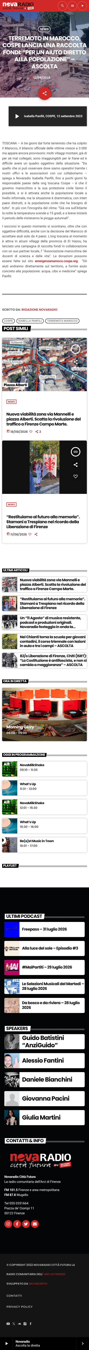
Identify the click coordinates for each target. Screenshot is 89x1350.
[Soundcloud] (19, 1324)
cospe (8, 320)
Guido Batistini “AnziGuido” (43, 1041)
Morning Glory (20, 727)
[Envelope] (35, 1224)
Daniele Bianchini (47, 1079)
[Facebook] (30, 1324)
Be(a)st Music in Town (37, 841)
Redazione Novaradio (39, 309)
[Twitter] (26, 1224)
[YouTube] (8, 1324)
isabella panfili (30, 320)
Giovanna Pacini (45, 1098)
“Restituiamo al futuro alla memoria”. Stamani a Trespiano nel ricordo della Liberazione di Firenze (43, 522)
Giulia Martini (41, 1117)
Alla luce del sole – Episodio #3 (50, 948)
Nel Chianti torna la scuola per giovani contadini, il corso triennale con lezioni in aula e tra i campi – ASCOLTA (53, 641)
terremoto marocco (62, 320)
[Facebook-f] (17, 1224)
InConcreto (38, 1284)
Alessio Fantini (43, 1060)
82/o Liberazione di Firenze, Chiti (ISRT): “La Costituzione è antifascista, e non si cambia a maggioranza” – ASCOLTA (53, 660)
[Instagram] (8, 1224)
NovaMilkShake (32, 765)
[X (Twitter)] (14, 1324)
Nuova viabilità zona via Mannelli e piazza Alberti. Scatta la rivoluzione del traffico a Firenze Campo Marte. (43, 419)
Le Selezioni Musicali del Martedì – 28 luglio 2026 (53, 986)
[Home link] (18, 6)
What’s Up (28, 784)
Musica (12, 714)
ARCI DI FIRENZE (54, 1274)
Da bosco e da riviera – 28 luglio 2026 (51, 1005)
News (44, 29)
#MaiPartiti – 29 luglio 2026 (47, 967)
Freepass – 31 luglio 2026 (44, 929)
